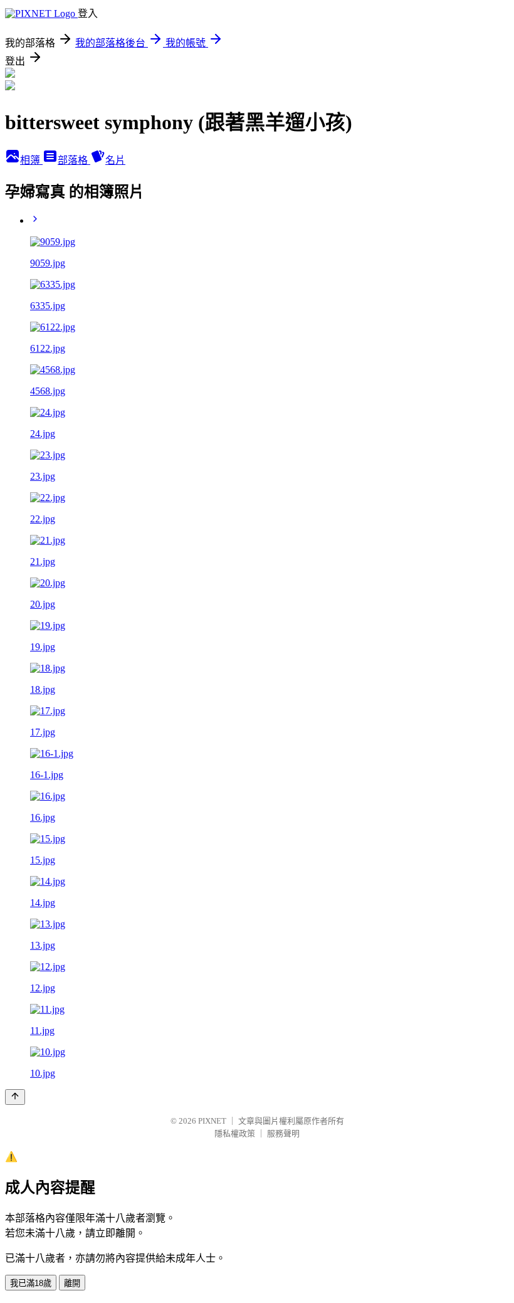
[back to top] (15, 1097)
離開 (72, 1283)
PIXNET (212, 1121)
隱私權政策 (234, 1133)
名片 (115, 160)
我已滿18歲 (30, 1283)
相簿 (31, 160)
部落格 (74, 160)
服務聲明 (283, 1133)
